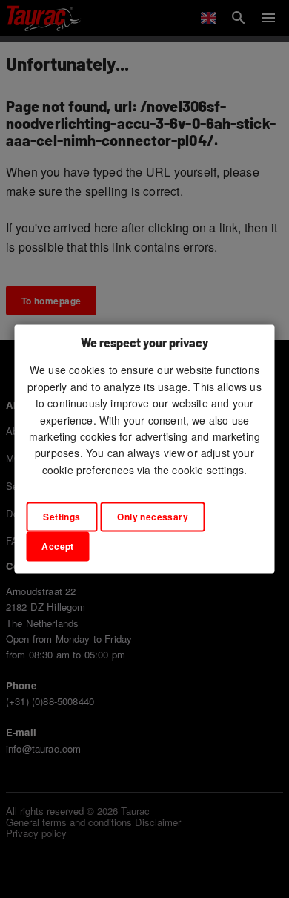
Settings (61, 517)
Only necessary (152, 517)
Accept (57, 547)
